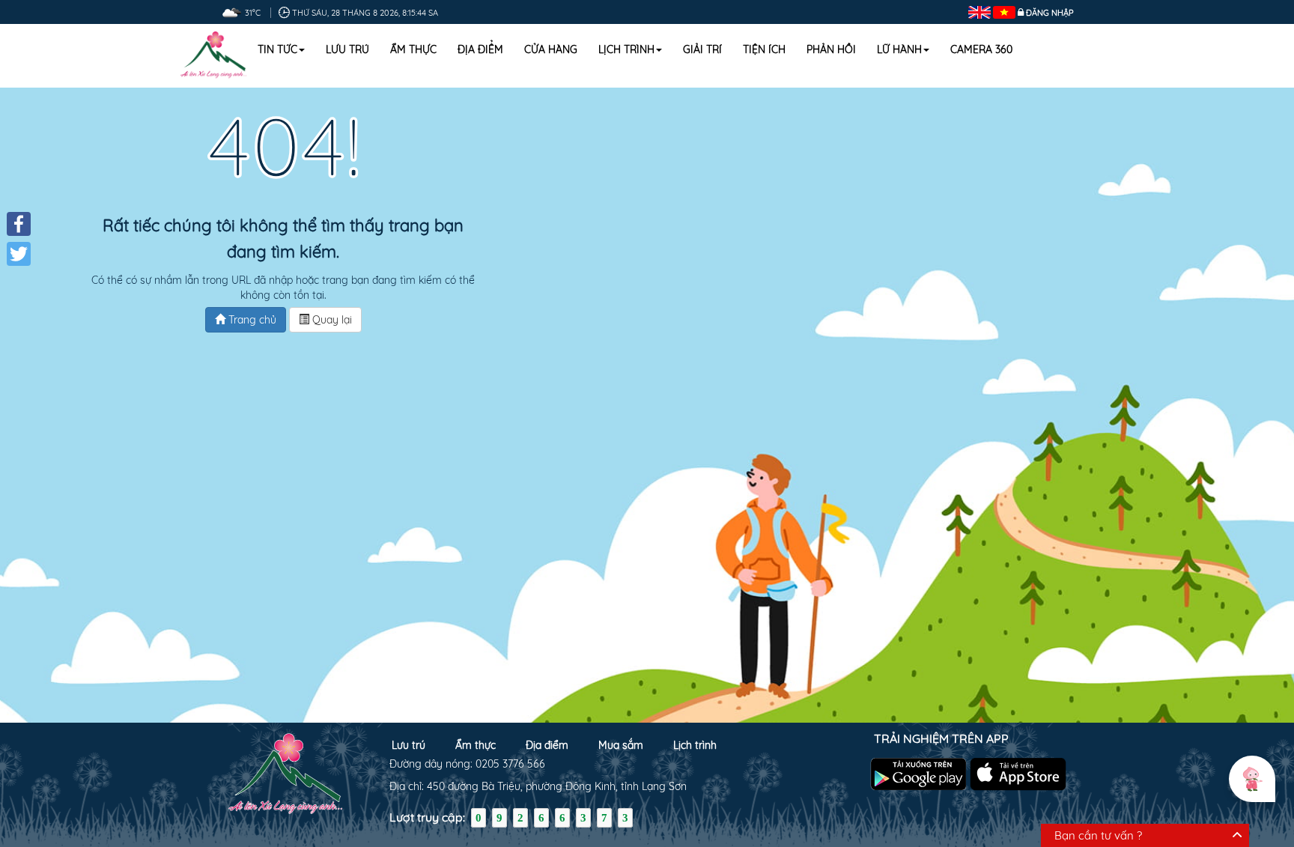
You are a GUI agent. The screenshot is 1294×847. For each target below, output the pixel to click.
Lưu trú (347, 49)
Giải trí (702, 49)
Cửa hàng (550, 49)
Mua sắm (620, 745)
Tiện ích (764, 49)
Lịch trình (626, 49)
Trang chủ (250, 320)
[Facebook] (19, 224)
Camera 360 (981, 49)
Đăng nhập (1050, 12)
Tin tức (277, 49)
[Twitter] (19, 254)
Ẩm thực (413, 49)
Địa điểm (480, 49)
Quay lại (330, 320)
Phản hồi (831, 49)
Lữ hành (899, 49)
